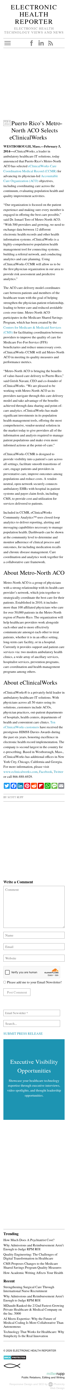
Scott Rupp (15, 797)
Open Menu (7, 43)
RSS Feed (50, 43)
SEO (41, 1384)
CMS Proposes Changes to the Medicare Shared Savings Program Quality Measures (32, 1265)
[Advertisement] (34, 85)
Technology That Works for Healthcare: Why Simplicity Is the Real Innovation (33, 1333)
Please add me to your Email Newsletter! (34, 982)
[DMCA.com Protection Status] (14, 1358)
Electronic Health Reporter (34, 14)
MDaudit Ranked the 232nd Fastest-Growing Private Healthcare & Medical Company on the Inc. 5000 (33, 1309)
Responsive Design (20, 1384)
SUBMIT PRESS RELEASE (23, 1033)
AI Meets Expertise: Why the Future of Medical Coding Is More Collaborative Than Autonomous (33, 1322)
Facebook (31, 43)
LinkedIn (41, 43)
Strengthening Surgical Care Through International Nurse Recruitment (28, 1289)
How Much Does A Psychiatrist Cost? (28, 1240)
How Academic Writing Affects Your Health (33, 1272)
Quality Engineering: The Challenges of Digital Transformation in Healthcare (30, 1256)
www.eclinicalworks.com (20, 771)
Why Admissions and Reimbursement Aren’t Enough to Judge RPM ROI (33, 1247)
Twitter (58, 771)
